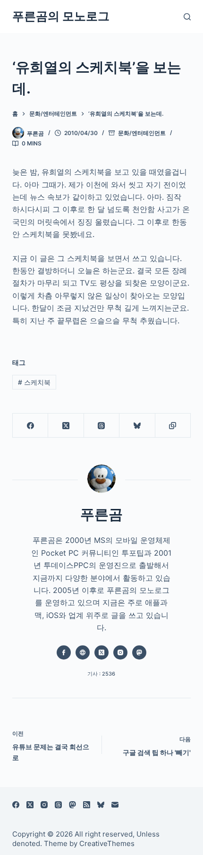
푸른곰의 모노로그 (61, 16)
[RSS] (86, 804)
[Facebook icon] (64, 652)
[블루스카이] (137, 426)
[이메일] (114, 804)
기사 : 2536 (101, 673)
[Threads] (101, 426)
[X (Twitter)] (66, 426)
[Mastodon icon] (139, 652)
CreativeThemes (107, 843)
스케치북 (34, 382)
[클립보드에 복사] (173, 426)
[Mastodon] (72, 804)
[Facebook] (30, 426)
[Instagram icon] (120, 652)
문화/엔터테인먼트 (142, 132)
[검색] (187, 16)
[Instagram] (44, 804)
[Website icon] (83, 652)
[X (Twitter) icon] (101, 652)
